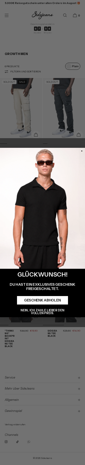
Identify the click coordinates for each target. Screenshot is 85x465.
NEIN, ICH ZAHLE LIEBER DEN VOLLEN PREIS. (42, 311)
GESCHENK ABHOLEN (42, 300)
